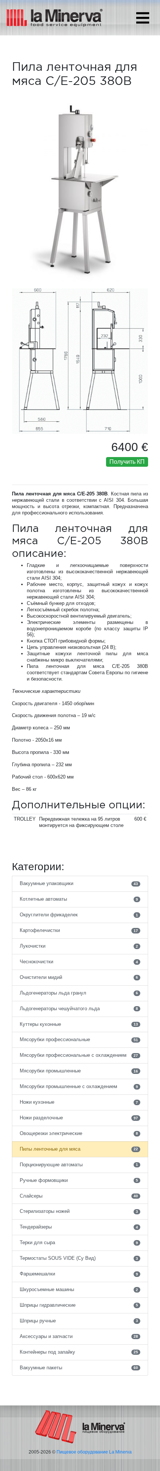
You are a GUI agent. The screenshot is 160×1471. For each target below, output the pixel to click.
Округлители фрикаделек (79, 914)
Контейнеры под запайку (79, 1352)
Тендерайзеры (79, 1227)
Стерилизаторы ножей (79, 1211)
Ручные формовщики (79, 1180)
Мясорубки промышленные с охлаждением (79, 1086)
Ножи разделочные (79, 1117)
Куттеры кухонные (79, 1024)
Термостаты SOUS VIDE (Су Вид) (79, 1258)
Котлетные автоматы (79, 899)
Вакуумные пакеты (79, 1367)
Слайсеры (79, 1196)
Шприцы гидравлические (79, 1305)
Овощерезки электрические (79, 1133)
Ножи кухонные (79, 1102)
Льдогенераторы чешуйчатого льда (79, 1008)
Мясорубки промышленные (79, 1071)
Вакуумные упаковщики (79, 883)
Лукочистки (79, 946)
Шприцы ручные (79, 1320)
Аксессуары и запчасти (79, 1336)
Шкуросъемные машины (79, 1289)
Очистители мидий (79, 977)
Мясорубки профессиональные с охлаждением (79, 1055)
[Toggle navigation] (142, 18)
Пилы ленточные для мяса (79, 1149)
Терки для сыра (79, 1242)
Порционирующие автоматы (79, 1164)
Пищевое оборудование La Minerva (94, 1452)
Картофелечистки (79, 930)
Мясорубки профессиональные (79, 1039)
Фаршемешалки (79, 1274)
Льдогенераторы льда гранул (79, 993)
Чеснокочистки (79, 961)
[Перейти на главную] (80, 1426)
